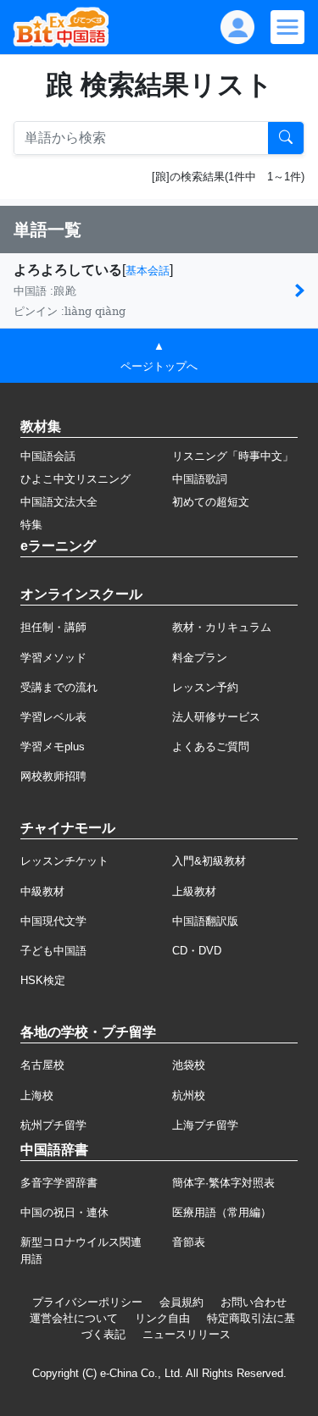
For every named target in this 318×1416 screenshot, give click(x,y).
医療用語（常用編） (221, 1212)
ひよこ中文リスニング (75, 479)
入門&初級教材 (209, 861)
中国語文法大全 (59, 501)
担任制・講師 (53, 627)
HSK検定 (42, 980)
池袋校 (188, 1065)
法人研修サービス (216, 717)
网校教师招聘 (53, 776)
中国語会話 (47, 456)
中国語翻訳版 (205, 921)
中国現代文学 (53, 921)
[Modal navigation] (287, 27)
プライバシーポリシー (87, 1302)
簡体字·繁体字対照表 (223, 1182)
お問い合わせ (253, 1302)
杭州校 (188, 1095)
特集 (31, 524)
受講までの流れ (59, 687)
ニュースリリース (186, 1334)
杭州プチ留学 (53, 1125)
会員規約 (181, 1302)
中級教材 (42, 891)
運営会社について (74, 1318)
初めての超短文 (210, 501)
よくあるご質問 (210, 746)
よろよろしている (68, 270)
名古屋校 (42, 1065)
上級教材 (194, 891)
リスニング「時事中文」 (232, 456)
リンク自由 (162, 1318)
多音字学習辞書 (59, 1182)
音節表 (188, 1242)
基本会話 (148, 270)
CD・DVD (196, 950)
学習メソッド (53, 657)
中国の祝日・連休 (64, 1212)
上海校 (36, 1095)
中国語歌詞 (199, 479)
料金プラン (199, 657)
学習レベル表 (53, 717)
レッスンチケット (64, 861)
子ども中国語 (53, 950)
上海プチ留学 (205, 1125)
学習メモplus (52, 746)
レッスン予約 (205, 687)
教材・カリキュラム (221, 627)
